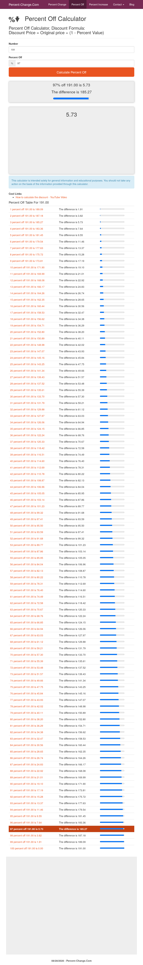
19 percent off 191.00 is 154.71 (27, 325)
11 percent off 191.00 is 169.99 (27, 273)
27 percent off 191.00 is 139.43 (27, 377)
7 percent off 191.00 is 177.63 (26, 248)
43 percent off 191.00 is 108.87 (27, 480)
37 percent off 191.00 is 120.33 (27, 441)
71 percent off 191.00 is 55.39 (26, 661)
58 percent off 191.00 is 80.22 (26, 577)
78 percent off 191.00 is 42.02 (26, 706)
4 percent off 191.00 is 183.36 (26, 228)
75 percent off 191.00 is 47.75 (26, 687)
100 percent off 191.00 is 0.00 (26, 848)
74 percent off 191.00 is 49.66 (26, 680)
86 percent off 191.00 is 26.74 (26, 758)
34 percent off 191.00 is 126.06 (27, 422)
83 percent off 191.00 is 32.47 (26, 738)
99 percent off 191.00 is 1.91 (26, 842)
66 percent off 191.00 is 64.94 (26, 629)
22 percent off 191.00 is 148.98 (27, 344)
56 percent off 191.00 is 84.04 (26, 564)
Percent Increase (98, 4)
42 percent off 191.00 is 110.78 (27, 474)
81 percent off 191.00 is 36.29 (26, 725)
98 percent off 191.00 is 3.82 (26, 835)
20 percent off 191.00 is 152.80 (27, 332)
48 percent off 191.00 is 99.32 (26, 512)
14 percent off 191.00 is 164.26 (27, 293)
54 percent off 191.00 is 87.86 (26, 551)
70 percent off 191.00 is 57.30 (26, 654)
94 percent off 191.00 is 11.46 (26, 809)
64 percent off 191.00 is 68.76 (26, 616)
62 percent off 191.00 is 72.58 (26, 603)
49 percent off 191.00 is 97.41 (26, 519)
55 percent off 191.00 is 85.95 (26, 558)
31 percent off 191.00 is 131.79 (27, 403)
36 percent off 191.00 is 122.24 (27, 435)
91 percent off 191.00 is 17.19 (26, 790)
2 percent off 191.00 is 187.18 (26, 215)
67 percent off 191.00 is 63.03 (26, 635)
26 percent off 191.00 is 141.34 (27, 370)
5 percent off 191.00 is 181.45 (26, 235)
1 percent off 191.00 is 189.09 (26, 209)
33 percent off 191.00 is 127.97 (27, 416)
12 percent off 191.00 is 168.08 (27, 280)
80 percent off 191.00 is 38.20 (26, 719)
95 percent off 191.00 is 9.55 (26, 816)
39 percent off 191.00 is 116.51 (27, 454)
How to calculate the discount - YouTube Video (41, 197)
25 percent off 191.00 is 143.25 (27, 364)
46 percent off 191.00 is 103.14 (27, 499)
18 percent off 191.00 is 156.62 (27, 319)
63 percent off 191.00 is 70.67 (26, 609)
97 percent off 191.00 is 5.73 (26, 829)
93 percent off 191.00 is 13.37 (26, 803)
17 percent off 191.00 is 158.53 (27, 312)
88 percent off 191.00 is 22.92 (26, 771)
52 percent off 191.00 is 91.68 (26, 538)
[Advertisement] (71, 148)
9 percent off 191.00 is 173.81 (26, 261)
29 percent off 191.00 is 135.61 (27, 390)
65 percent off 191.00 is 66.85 (26, 622)
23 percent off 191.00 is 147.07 (27, 351)
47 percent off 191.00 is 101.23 (27, 506)
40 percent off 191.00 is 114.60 (27, 461)
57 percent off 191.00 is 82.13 (26, 570)
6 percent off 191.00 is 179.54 (26, 241)
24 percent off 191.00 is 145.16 (27, 357)
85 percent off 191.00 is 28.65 (26, 751)
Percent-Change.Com (24, 4)
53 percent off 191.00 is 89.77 (26, 545)
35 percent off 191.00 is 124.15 (27, 428)
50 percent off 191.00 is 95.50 (26, 525)
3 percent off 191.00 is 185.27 (26, 222)
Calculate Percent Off (71, 72)
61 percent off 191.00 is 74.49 (26, 596)
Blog (131, 4)
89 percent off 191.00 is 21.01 (26, 777)
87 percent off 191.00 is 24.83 (26, 764)
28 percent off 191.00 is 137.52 (27, 383)
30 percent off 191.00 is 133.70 (27, 396)
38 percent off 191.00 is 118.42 (27, 448)
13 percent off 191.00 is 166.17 (27, 286)
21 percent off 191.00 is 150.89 (27, 338)
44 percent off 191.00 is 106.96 (27, 487)
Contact (117, 4)
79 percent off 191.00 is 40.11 (26, 712)
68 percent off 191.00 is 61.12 (26, 641)
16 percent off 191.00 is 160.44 (27, 306)
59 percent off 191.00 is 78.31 (26, 583)
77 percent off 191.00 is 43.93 (26, 700)
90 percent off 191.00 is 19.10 (26, 783)
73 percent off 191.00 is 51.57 (26, 674)
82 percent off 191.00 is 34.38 (26, 732)
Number (13, 43)
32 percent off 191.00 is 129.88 (27, 409)
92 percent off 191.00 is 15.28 (26, 796)
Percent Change (57, 4)
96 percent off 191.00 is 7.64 (26, 822)
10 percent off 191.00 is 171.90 (27, 267)
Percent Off (78, 4)
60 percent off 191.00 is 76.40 (26, 590)
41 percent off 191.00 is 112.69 (27, 467)
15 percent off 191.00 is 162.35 (27, 299)
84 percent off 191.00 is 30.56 (26, 745)
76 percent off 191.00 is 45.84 (26, 693)
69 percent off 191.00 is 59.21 (26, 648)
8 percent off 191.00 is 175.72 (26, 254)
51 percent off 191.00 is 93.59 (26, 532)
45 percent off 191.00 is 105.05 (27, 493)
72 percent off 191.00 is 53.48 (26, 667)
